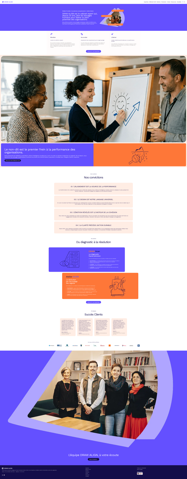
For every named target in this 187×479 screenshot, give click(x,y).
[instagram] (2, 475)
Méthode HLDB (152, 1)
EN (184, 1)
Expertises (146, 1)
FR (182, 1)
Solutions (159, 1)
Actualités (179, 1)
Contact (168, 1)
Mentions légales (140, 469)
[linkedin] (4, 475)
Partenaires (163, 1)
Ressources (173, 1)
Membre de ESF (139, 471)
